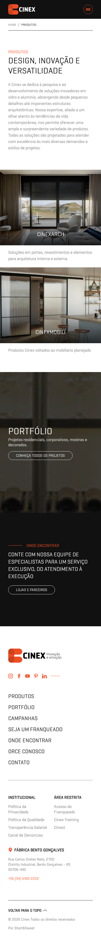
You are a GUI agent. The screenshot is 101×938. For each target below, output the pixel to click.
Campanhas (23, 718)
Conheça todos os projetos (40, 455)
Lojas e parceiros (31, 589)
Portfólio (21, 707)
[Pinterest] (36, 676)
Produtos (21, 696)
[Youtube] (27, 676)
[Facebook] (19, 676)
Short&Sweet (24, 928)
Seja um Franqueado (35, 729)
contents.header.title (21, 9)
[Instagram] (10, 676)
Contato (19, 762)
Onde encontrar (29, 740)
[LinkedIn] (44, 676)
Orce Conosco (26, 751)
